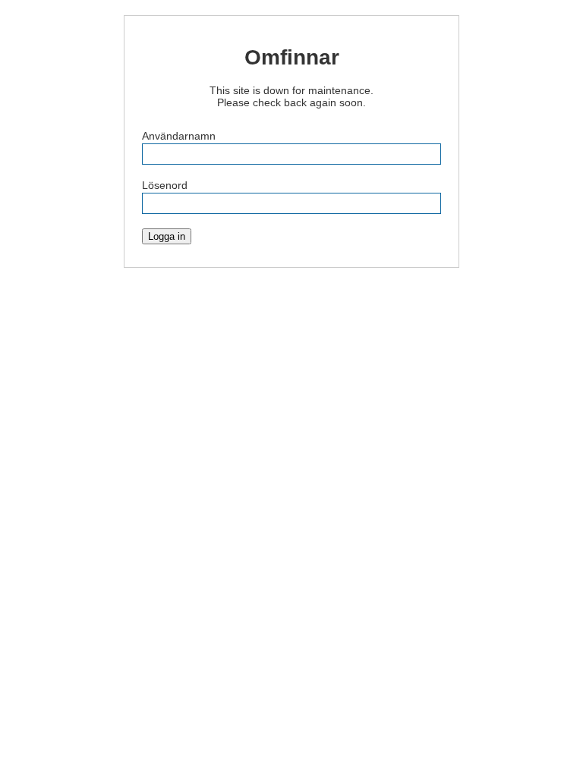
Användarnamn (179, 136)
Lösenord (165, 185)
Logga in (166, 236)
